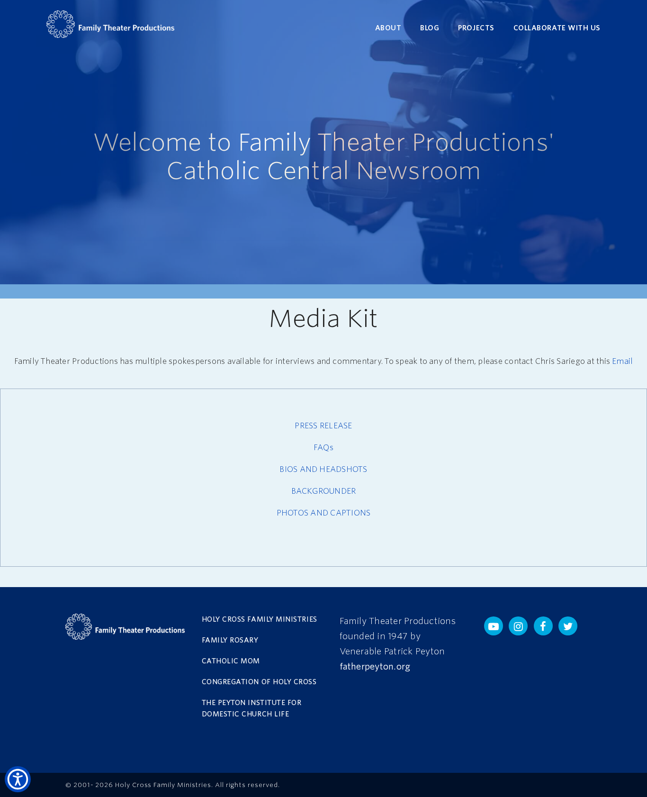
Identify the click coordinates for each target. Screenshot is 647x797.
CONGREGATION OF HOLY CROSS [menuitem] (259, 682)
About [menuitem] (388, 28)
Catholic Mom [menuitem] (231, 661)
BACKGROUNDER (323, 491)
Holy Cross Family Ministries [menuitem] (259, 619)
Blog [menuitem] (429, 28)
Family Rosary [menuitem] (230, 640)
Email (622, 361)
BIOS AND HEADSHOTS (323, 469)
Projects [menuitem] (476, 28)
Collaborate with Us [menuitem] (557, 28)
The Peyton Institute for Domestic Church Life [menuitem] (252, 708)
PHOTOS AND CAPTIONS (324, 512)
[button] (493, 625)
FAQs (323, 447)
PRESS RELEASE (323, 425)
